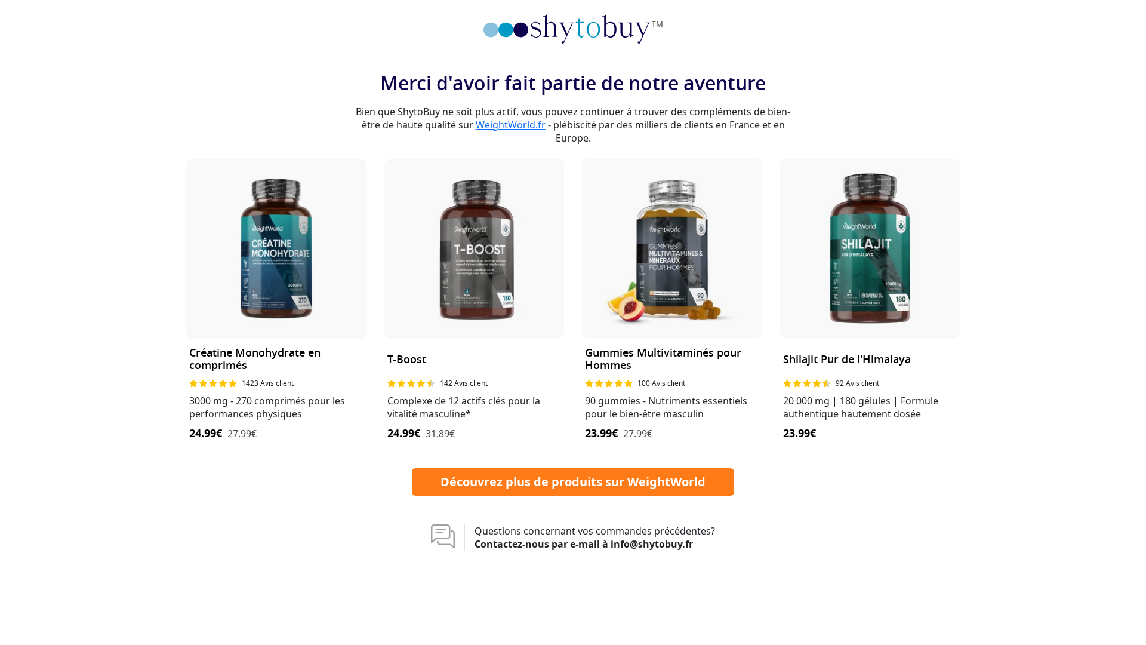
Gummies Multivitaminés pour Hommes (663, 360)
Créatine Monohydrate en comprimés (255, 360)
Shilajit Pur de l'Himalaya (847, 360)
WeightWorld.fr (511, 124)
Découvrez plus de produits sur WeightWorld (573, 482)
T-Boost (406, 360)
